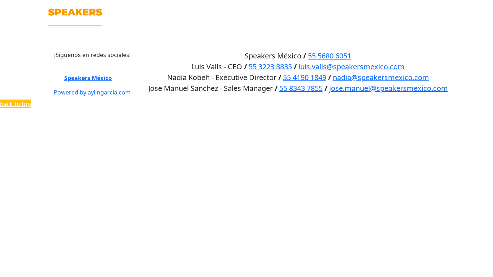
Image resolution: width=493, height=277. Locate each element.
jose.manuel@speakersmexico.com (388, 88)
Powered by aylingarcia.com (92, 92)
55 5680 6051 (329, 56)
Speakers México (88, 78)
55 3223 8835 (270, 66)
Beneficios (351, 7)
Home (281, 7)
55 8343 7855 (301, 88)
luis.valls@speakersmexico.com (351, 66)
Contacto (428, 7)
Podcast (390, 7)
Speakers (312, 7)
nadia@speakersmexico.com (381, 77)
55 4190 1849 (304, 77)
